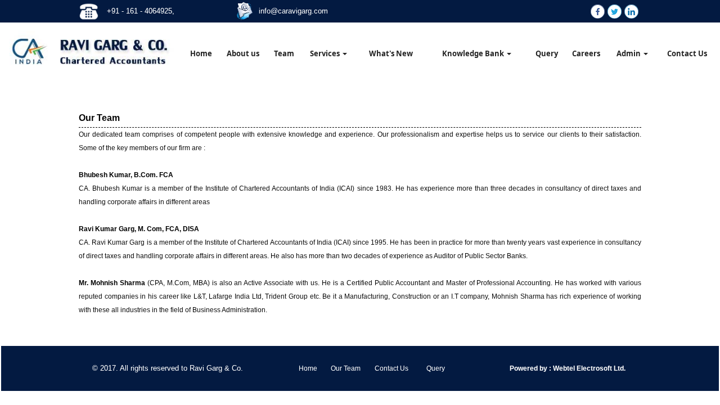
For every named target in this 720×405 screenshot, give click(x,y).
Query (547, 53)
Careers (586, 53)
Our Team (346, 368)
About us (243, 53)
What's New (391, 53)
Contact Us (687, 53)
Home (201, 53)
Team (284, 53)
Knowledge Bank (474, 53)
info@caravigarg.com (293, 11)
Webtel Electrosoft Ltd (587, 368)
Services (325, 53)
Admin (629, 53)
